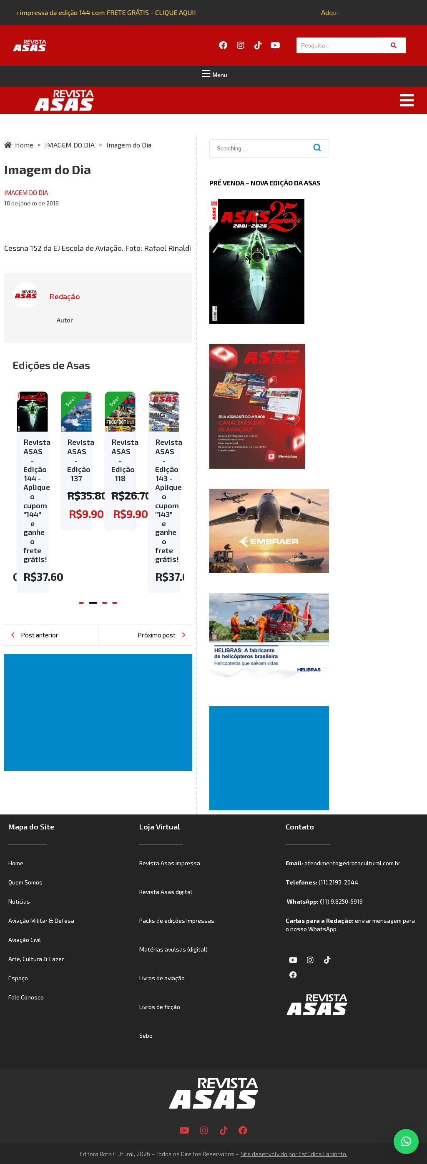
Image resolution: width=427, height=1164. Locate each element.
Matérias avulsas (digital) (173, 949)
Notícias (19, 901)
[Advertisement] (100, 712)
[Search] (393, 45)
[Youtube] (275, 45)
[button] (213, 74)
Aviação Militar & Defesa (41, 920)
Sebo (146, 1035)
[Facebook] (223, 45)
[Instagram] (240, 45)
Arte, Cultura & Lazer (36, 958)
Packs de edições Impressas (176, 920)
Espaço (18, 978)
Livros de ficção (159, 1006)
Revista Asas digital (165, 891)
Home (15, 863)
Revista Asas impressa (169, 863)
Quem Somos (25, 882)
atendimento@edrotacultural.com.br (352, 863)
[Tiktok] (258, 45)
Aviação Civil (24, 939)
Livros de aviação (162, 978)
